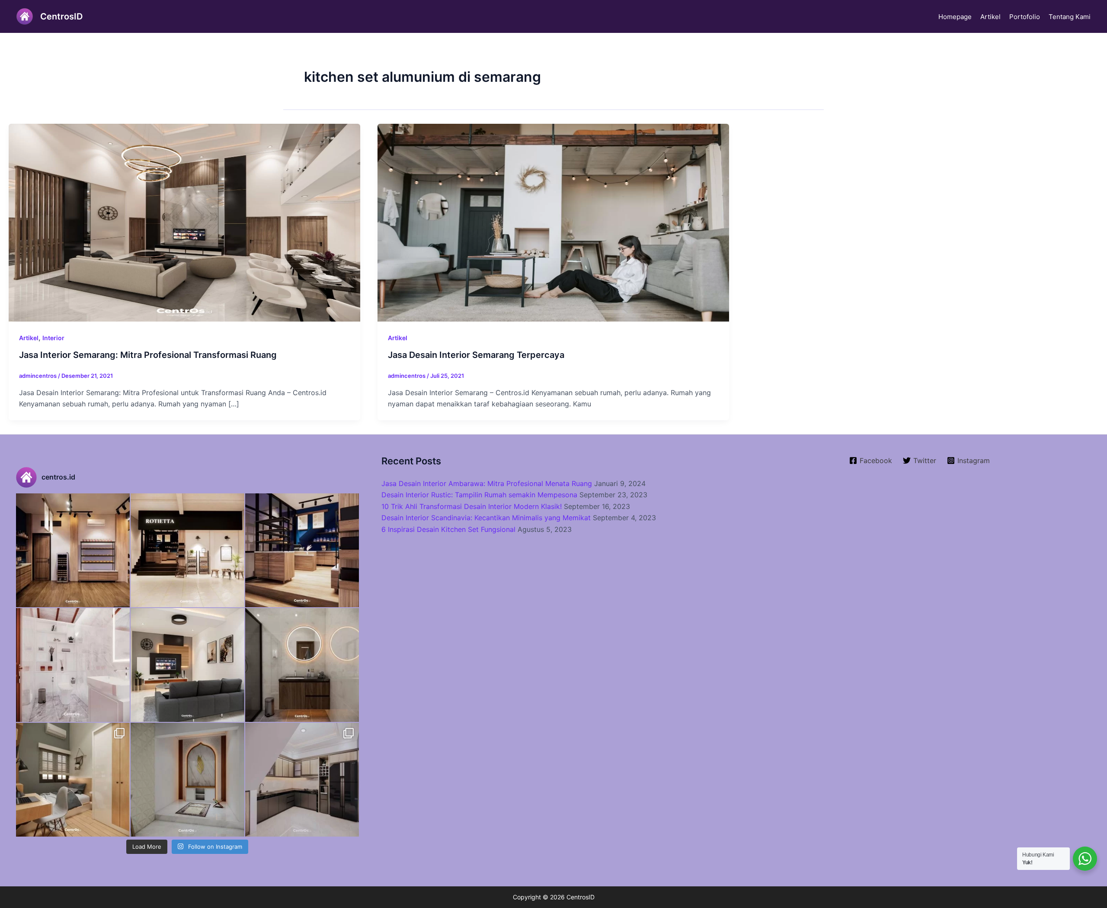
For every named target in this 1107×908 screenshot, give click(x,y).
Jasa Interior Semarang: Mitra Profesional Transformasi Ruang (148, 355)
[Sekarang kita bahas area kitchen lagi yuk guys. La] (302, 780)
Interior (53, 337)
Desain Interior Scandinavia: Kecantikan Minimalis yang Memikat (486, 517)
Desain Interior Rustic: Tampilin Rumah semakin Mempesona (479, 494)
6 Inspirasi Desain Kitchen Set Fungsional (448, 529)
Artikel (990, 17)
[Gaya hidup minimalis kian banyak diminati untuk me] (187, 665)
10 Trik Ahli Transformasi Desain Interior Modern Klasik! (471, 506)
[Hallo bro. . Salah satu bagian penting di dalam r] (73, 665)
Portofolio (1024, 17)
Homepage (955, 17)
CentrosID (61, 16)
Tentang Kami (1070, 17)
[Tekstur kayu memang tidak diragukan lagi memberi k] (302, 665)
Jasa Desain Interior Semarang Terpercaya (476, 355)
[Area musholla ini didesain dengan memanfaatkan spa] (187, 780)
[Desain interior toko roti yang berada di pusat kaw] (73, 550)
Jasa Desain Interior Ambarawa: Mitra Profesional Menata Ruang (486, 483)
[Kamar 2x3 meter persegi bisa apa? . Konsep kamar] (73, 780)
